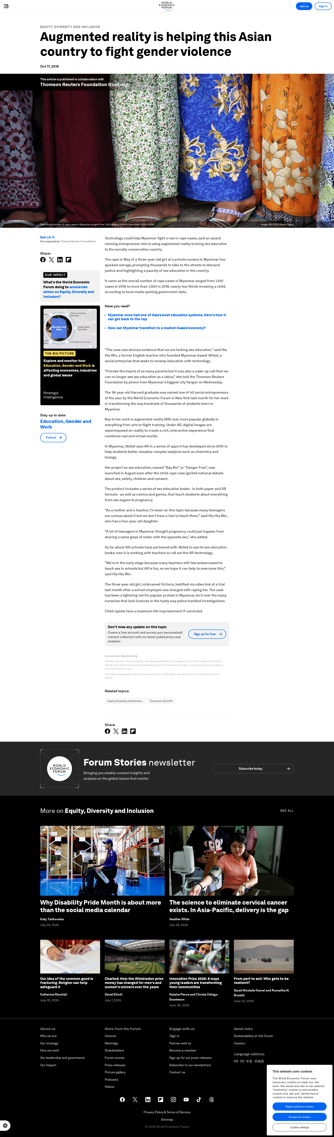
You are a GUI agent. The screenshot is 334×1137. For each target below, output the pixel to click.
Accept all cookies (300, 1116)
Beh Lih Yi (47, 237)
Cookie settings (299, 1127)
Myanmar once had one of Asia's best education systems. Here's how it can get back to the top (167, 317)
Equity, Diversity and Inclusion (70, 27)
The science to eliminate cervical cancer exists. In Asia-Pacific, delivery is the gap (229, 906)
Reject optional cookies (299, 1106)
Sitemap (167, 1119)
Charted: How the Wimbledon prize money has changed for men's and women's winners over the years (134, 983)
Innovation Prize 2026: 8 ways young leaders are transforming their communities (195, 983)
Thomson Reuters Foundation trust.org (84, 84)
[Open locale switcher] (5, 1126)
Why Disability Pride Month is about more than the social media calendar (100, 906)
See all (287, 811)
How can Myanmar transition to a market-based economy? (157, 328)
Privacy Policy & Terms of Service (167, 1112)
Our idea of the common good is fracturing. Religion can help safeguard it (66, 983)
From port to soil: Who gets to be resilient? (261, 981)
